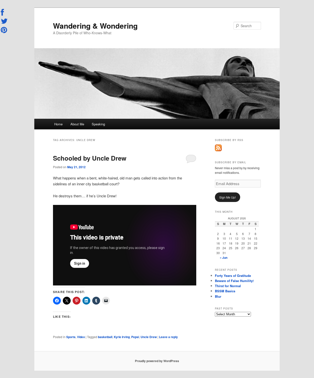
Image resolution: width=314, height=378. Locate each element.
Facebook (4, 12)
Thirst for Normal (228, 286)
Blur (218, 296)
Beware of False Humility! (234, 280)
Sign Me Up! (227, 197)
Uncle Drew (149, 337)
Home (58, 124)
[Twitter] (4, 21)
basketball (105, 337)
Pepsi (135, 337)
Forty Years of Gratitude (233, 275)
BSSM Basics (225, 291)
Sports (71, 337)
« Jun (223, 257)
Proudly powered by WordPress (157, 361)
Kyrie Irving (122, 337)
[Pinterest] (4, 30)
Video (81, 337)
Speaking (98, 124)
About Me (77, 124)
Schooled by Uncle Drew (89, 158)
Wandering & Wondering (95, 25)
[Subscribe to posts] (218, 150)
